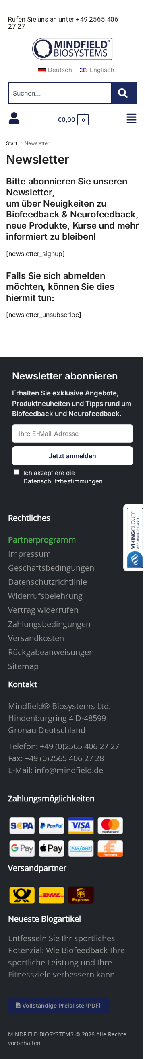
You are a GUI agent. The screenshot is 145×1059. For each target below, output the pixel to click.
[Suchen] (124, 93)
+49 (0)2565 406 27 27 (79, 746)
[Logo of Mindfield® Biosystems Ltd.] (72, 49)
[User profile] (14, 118)
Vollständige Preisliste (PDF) (61, 1005)
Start (11, 143)
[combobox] (60, 93)
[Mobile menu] (131, 118)
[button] (73, 119)
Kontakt (22, 684)
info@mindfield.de (69, 770)
